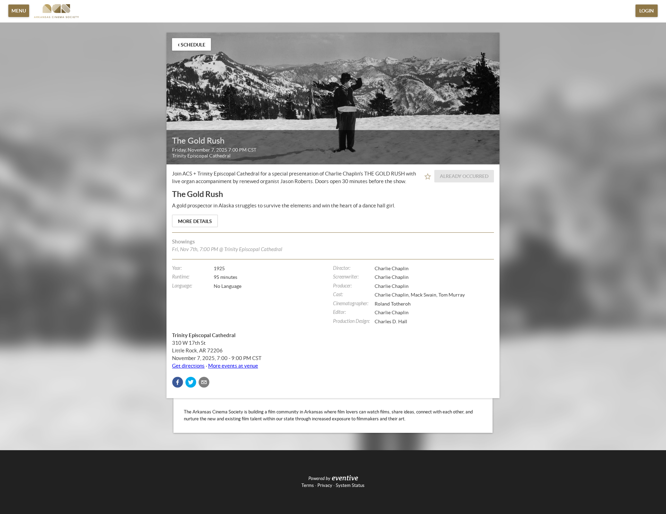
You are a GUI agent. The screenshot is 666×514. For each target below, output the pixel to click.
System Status (350, 485)
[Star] (428, 176)
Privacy (324, 485)
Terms (307, 485)
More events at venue (233, 366)
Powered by (319, 478)
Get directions (188, 366)
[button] (177, 382)
